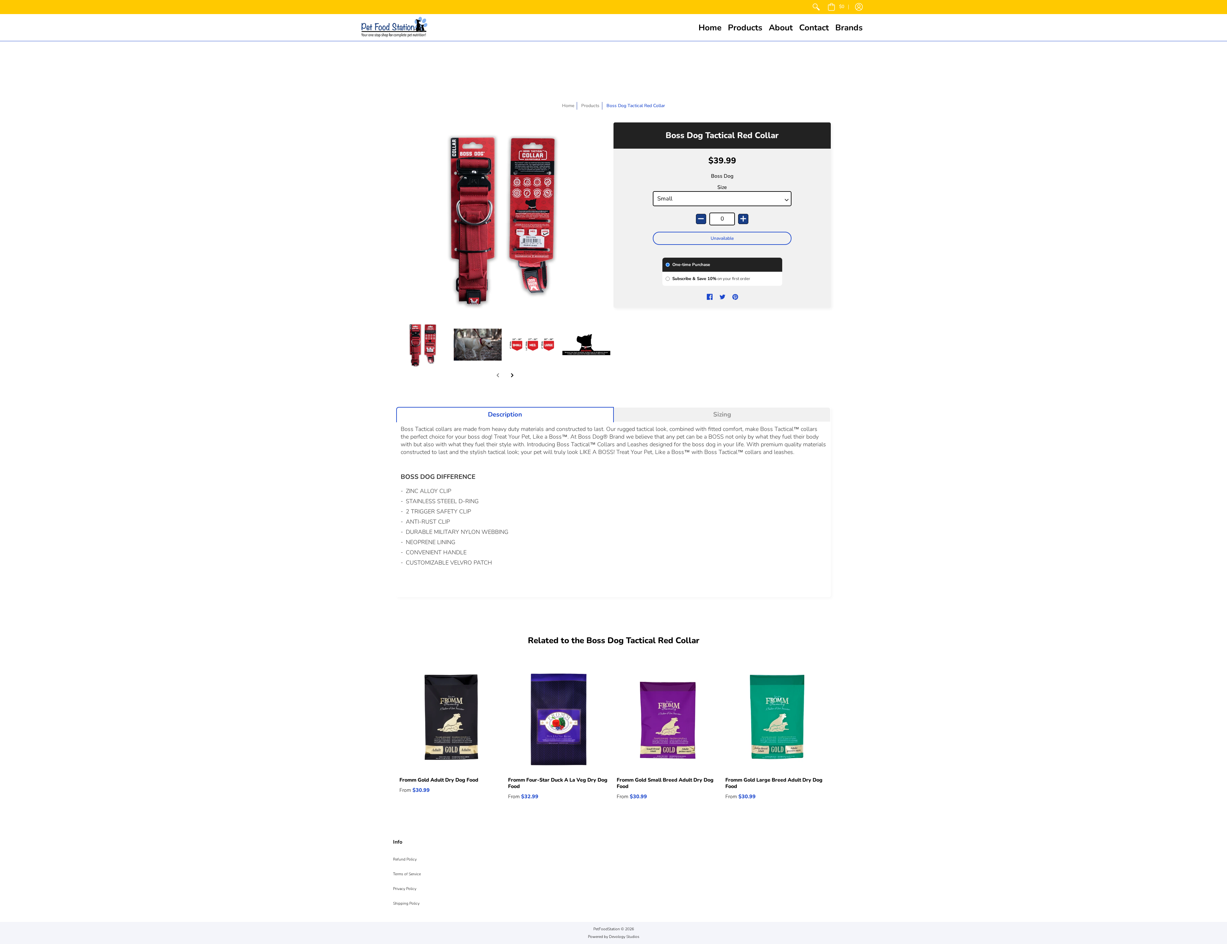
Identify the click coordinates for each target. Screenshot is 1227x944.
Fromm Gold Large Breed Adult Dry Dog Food (773, 783)
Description (505, 414)
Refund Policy (405, 859)
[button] (836, 7)
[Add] (743, 219)
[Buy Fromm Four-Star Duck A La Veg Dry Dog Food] (559, 719)
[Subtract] (701, 219)
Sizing (722, 414)
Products (590, 106)
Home (568, 106)
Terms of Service (407, 874)
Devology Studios (624, 936)
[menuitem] (816, 7)
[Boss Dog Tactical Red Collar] (423, 345)
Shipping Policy (406, 903)
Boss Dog (722, 176)
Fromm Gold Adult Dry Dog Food (438, 780)
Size (722, 187)
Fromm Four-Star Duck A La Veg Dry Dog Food (557, 783)
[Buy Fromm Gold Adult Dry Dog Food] (450, 719)
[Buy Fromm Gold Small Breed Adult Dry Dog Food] (667, 719)
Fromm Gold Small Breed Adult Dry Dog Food (665, 783)
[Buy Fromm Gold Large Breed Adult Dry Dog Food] (776, 719)
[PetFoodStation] (394, 27)
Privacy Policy (404, 888)
